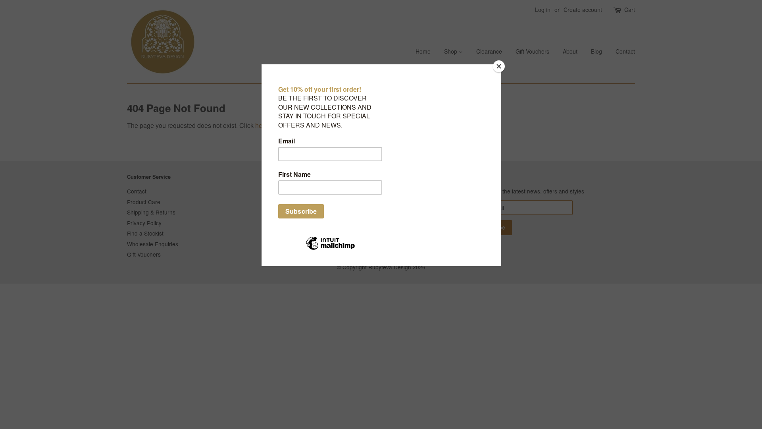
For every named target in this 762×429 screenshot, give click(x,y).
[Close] (499, 66)
